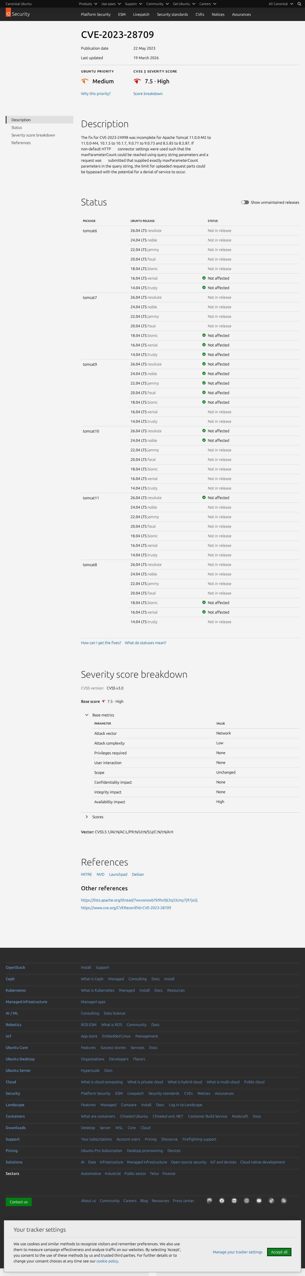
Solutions (14, 1162)
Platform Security (96, 14)
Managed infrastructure (26, 1002)
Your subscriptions (96, 1139)
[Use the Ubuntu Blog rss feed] (285, 1201)
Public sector (135, 1173)
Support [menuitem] (131, 4)
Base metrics (103, 715)
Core (132, 1127)
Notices (218, 14)
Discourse (169, 1139)
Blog (144, 1200)
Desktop (88, 1127)
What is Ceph (92, 979)
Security (13, 1093)
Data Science (114, 1013)
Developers (118, 1059)
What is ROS (111, 1024)
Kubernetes (16, 990)
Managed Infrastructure (147, 1162)
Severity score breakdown (33, 135)
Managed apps (93, 1002)
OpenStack (15, 967)
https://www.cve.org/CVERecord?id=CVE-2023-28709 (126, 908)
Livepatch (141, 14)
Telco (154, 1173)
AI (82, 1162)
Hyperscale (90, 1070)
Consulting (138, 979)
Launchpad (118, 874)
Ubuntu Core (17, 1047)
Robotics (13, 1024)
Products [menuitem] (85, 4)
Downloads (15, 1127)
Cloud (11, 1082)
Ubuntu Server (18, 1070)
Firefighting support (199, 1139)
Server (105, 1127)
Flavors (139, 1059)
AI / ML (12, 1013)
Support (102, 967)
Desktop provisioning (145, 1150)
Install (86, 967)
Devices (174, 1150)
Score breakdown (148, 93)
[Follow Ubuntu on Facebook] (223, 1201)
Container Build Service (207, 1116)
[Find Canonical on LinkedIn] (235, 1201)
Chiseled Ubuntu (134, 1116)
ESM (122, 14)
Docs (156, 979)
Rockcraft (240, 1116)
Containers (15, 1116)
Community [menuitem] (154, 4)
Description (21, 120)
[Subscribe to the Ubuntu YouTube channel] (260, 1201)
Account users (128, 1139)
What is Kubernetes (97, 990)
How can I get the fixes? (101, 643)
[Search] (299, 4)
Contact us (19, 1202)
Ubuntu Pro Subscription (101, 1150)
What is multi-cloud (223, 1082)
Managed (116, 979)
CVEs (200, 14)
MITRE (86, 874)
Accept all (279, 1252)
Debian (138, 874)
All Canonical (278, 4)
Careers (130, 1200)
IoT (8, 1036)
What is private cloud (145, 1082)
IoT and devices (223, 1162)
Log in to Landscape (185, 1105)
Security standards (172, 14)
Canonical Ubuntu (19, 4)
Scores (97, 817)
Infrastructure (111, 1162)
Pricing (151, 1139)
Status (16, 127)
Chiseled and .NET (168, 1116)
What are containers (98, 1116)
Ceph (10, 979)
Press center (183, 1200)
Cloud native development (262, 1162)
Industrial (113, 1173)
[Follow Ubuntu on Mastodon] (210, 1201)
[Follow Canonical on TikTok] (272, 1201)
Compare (129, 1105)
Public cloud (254, 1082)
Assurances (241, 14)
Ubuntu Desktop (20, 1059)
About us (88, 1200)
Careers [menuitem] (205, 4)
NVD (100, 874)
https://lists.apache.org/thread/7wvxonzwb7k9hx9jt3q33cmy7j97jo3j (139, 900)
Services (137, 1047)
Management (146, 1036)
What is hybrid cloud (185, 1082)
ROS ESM (89, 1024)
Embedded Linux (116, 1036)
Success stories (113, 1047)
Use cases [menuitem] (109, 4)
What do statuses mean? (145, 643)
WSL (119, 1127)
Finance (169, 1173)
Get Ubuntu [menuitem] (181, 4)
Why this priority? (96, 93)
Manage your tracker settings (237, 1252)
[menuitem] (281, 4)
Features (88, 1047)
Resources (176, 990)
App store (89, 1036)
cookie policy (107, 1261)
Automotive (91, 1173)
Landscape (15, 1105)
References (21, 143)
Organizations (92, 1059)
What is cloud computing (102, 1082)
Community (137, 1024)
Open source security (189, 1162)
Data (92, 1162)
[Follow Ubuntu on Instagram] (247, 1201)
